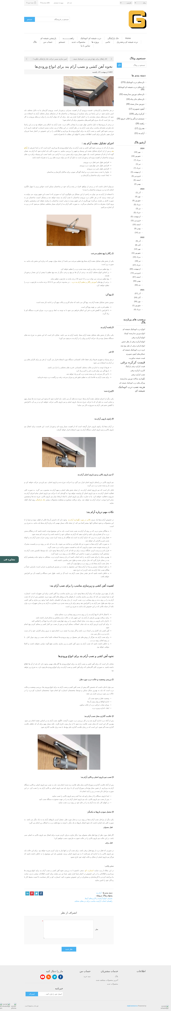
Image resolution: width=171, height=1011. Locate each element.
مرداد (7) (137, 160)
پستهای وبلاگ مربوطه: (104, 896)
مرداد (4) (137, 309)
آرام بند (99, 893)
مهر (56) (137, 301)
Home (128, 38)
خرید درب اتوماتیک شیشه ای (134, 350)
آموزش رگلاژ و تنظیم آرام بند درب (84, 282)
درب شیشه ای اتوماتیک (90, 38)
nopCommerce (132, 1006)
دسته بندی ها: (107, 893)
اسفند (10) (137, 224)
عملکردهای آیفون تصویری (135, 354)
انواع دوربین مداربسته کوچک (134, 333)
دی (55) (138, 285)
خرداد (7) (137, 168)
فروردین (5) (136, 176)
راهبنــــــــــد (68, 38)
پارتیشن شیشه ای (48, 38)
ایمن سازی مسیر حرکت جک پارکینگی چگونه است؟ (48, 59)
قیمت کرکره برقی (132, 362)
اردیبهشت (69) (135, 269)
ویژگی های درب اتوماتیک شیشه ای (132, 383)
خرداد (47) (137, 265)
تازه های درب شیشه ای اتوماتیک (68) (131, 88)
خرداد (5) (137, 212)
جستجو (29, 19)
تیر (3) (138, 208)
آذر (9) (138, 241)
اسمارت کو (89, 870)
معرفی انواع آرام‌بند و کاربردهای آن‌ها (98, 898)
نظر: (96, 929)
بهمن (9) (137, 228)
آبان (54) (137, 297)
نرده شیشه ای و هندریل (127, 42)
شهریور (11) (136, 253)
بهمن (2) (137, 184)
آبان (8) (138, 245)
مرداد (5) (137, 204)
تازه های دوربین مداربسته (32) (131, 94)
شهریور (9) (136, 200)
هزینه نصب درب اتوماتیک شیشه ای (131, 389)
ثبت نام (69, 3)
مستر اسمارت (43, 128)
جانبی (107, 42)
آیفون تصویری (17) (136, 109)
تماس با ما (85, 46)
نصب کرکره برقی (138, 374)
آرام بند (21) (139, 133)
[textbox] (134, 65)
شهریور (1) (136, 305)
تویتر (54, 977)
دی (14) (138, 232)
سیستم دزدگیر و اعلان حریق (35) (130, 119)
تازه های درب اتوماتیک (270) (132, 82)
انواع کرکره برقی (138, 337)
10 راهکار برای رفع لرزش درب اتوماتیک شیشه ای (88, 59)
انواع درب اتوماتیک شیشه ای (134, 329)
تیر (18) (138, 261)
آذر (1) (138, 192)
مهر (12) (137, 249)
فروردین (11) (136, 220)
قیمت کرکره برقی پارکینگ (135, 366)
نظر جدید (68, 949)
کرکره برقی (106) (136, 114)
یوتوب (42, 977)
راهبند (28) (140, 123)
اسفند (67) (137, 277)
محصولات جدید (78, 42)
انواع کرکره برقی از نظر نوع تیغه (133, 346)
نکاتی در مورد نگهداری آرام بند (79, 520)
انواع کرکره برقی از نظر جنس (133, 341)
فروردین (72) (136, 273)
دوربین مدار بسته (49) (135, 104)
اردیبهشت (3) (136, 172)
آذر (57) (138, 293)
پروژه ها (95, 42)
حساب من (47, 42)
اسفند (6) (137, 180)
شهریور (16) (136, 156)
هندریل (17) (139, 128)
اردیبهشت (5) (136, 216)
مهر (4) (138, 196)
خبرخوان (48, 977)
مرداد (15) (137, 257)
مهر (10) (137, 152)
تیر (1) (138, 164)
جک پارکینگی (113, 38)
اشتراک (32, 994)
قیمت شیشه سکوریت (137, 358)
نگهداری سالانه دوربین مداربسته (132, 379)
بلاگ (35, 42)
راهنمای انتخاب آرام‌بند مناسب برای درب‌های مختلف (93, 901)
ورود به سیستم (58, 3)
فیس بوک (60, 977)
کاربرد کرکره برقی (137, 370)
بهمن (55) (137, 281)
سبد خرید (87, 976)
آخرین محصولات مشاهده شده (107, 980)
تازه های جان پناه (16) (135, 99)
